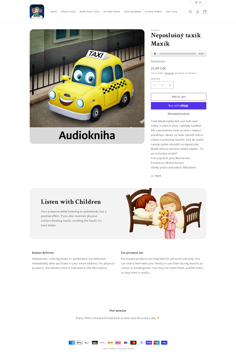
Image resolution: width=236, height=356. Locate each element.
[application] (178, 53)
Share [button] (158, 175)
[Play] (155, 53)
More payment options (179, 113)
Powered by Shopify (125, 348)
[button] (190, 11)
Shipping (169, 73)
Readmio (113, 348)
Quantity (155, 78)
